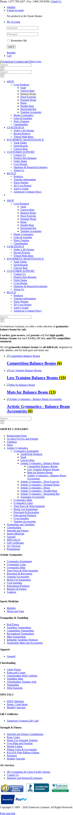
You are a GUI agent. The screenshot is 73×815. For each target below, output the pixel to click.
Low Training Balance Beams (43, 469)
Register (11, 52)
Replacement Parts (17, 435)
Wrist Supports (15, 687)
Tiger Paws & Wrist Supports (29, 506)
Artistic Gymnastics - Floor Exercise (39, 481)
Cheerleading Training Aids (21, 681)
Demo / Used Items (17, 704)
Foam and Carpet (16, 672)
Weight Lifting (14, 746)
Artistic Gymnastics (17, 448)
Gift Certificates (15, 542)
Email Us (56, 1)
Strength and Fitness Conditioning (25, 734)
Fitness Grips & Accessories (22, 749)
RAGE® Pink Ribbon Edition (23, 752)
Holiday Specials (16, 758)
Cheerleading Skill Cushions (22, 675)
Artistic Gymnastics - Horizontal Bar (40, 493)
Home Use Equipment (26, 509)
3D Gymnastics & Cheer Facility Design (28, 771)
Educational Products (25, 515)
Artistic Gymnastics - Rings (35, 487)
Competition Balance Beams (42, 466)
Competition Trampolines (20, 630)
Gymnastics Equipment (26, 451)
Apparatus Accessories (32, 496)
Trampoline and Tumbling (21, 524)
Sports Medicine (15, 533)
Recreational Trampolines (20, 633)
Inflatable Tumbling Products (22, 639)
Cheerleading (14, 527)
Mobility (11, 608)
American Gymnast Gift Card (23, 720)
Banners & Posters (17, 588)
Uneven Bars (27, 460)
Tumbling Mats (15, 678)
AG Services (14, 545)
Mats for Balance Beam (39, 472)
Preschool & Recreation (26, 512)
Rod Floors (13, 624)
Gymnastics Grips (23, 503)
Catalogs (11, 592)
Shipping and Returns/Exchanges (24, 778)
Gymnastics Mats (23, 500)
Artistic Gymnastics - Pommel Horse (40, 484)
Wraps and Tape (15, 611)
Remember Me (18, 40)
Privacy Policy (8, 810)
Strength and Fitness (18, 530)
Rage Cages (13, 737)
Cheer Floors (14, 669)
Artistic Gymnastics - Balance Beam (39, 463)
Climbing (12, 441)
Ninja (10, 444)
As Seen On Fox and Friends (22, 438)
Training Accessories (25, 521)
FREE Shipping (15, 701)
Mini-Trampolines (16, 636)
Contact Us (13, 775)
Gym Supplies (21, 518)
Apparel (11, 536)
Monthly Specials (16, 707)
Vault (23, 457)
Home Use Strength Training (22, 740)
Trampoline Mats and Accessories (25, 642)
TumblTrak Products (31, 454)
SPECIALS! (13, 539)
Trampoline (13, 684)
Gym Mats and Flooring (20, 743)
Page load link (7, 813)
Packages (12, 755)
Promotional (13, 549)
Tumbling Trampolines (19, 627)
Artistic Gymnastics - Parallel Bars (38, 490)
